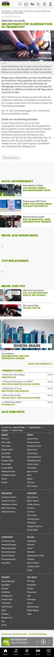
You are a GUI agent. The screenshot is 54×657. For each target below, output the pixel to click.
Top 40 (4, 479)
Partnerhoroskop (8, 559)
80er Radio (5, 442)
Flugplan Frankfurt (34, 526)
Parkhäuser (31, 523)
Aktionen (31, 545)
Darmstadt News (34, 457)
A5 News (31, 512)
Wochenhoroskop (8, 548)
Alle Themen (32, 486)
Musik (16, 654)
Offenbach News (34, 461)
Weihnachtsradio (8, 472)
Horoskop (7, 537)
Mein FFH (50, 3)
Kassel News (32, 453)
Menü (49, 654)
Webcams (31, 552)
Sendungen (31, 541)
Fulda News (32, 468)
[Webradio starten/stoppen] (43, 641)
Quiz (3, 621)
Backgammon (6, 618)
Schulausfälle (32, 530)
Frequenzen (32, 592)
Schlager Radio (7, 461)
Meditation (5, 592)
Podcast (27, 654)
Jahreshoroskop (7, 556)
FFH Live (5, 439)
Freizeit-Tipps (7, 599)
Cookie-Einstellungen (37, 634)
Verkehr (31, 493)
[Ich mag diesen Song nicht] (49, 641)
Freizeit (5, 577)
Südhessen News (8, 512)
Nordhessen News (9, 497)
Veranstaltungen (8, 581)
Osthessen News (8, 501)
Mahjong (4, 614)
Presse (30, 603)
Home (5, 654)
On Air (30, 537)
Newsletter (31, 585)
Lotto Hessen (6, 607)
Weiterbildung (33, 610)
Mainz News (32, 450)
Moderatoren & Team (35, 556)
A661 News (32, 515)
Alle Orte (31, 482)
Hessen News (32, 439)
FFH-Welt (32, 577)
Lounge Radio (6, 468)
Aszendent (5, 563)
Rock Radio (5, 453)
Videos (30, 548)
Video (38, 654)
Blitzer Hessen (33, 501)
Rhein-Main (18, 11)
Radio (4, 435)
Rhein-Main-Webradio (39, 364)
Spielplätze (5, 585)
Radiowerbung (33, 607)
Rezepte (4, 589)
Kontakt (30, 589)
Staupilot (32, 3)
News (30, 435)
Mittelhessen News (9, 504)
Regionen (6, 493)
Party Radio (6, 464)
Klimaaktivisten (11, 158)
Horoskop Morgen (8, 545)
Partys (4, 625)
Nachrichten (6, 11)
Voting (29, 570)
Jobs (29, 596)
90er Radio (5, 446)
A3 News (31, 508)
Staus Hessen (32, 497)
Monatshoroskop (8, 552)
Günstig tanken (33, 519)
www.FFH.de (19, 428)
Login (29, 614)
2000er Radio (7, 450)
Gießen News (32, 464)
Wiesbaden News (34, 446)
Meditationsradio (8, 475)
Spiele (3, 610)
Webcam (44, 3)
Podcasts (30, 559)
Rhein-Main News (8, 508)
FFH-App (31, 581)
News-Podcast (33, 563)
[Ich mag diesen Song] (37, 641)
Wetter (38, 3)
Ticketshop (6, 603)
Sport (29, 475)
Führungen (31, 599)
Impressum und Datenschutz (14, 634)
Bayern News (32, 472)
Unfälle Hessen (33, 504)
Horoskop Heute (8, 541)
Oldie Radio (6, 457)
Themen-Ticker (11, 370)
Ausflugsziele (6, 596)
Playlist (26, 3)
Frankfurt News (33, 442)
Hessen (4, 430)
